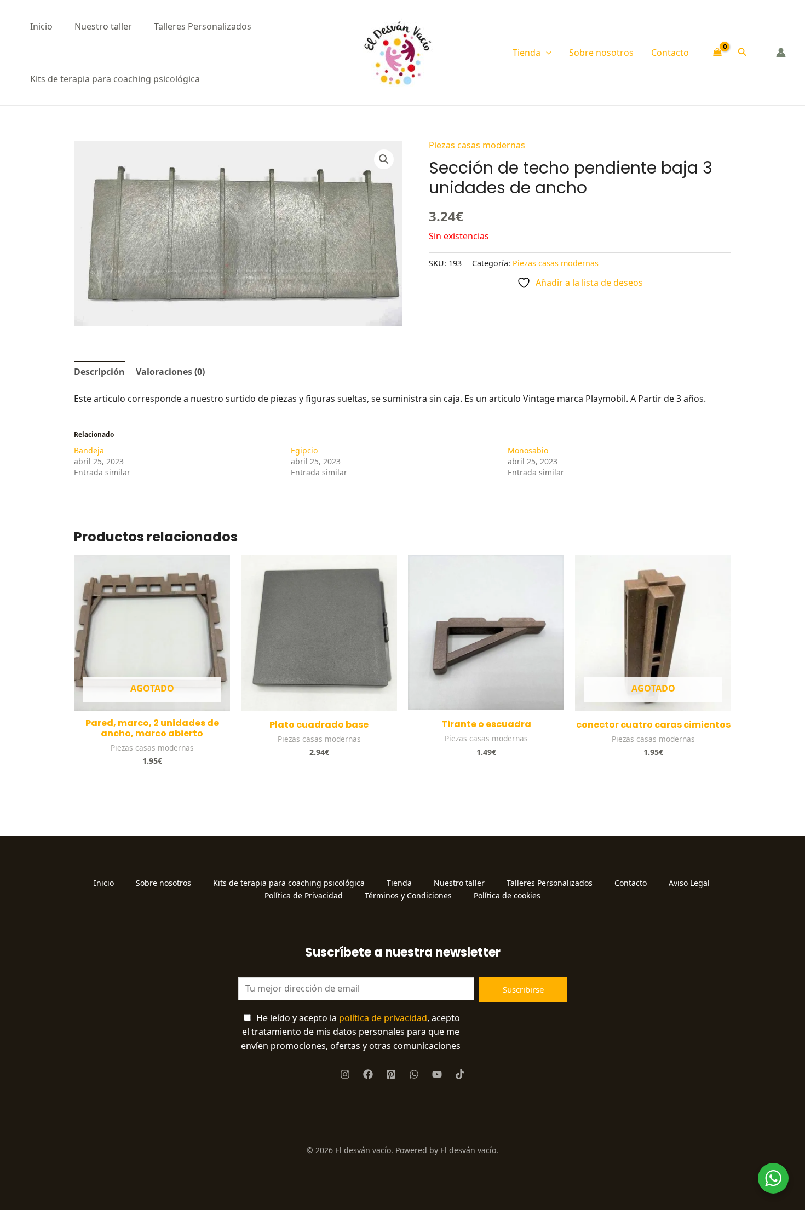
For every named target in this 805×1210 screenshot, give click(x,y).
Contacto (670, 53)
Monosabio (528, 450)
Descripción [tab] (99, 372)
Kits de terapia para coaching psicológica (115, 79)
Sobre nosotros (601, 53)
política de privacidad (383, 1018)
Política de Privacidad (303, 895)
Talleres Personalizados (202, 26)
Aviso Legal (690, 883)
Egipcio (304, 450)
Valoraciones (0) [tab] (170, 372)
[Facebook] (368, 1074)
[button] (545, 52)
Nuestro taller (103, 26)
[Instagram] (345, 1074)
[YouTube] (437, 1074)
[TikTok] (460, 1074)
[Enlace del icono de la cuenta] (781, 52)
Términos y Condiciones (408, 895)
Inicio (41, 26)
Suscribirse (523, 989)
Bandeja (89, 450)
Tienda (526, 53)
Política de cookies (507, 895)
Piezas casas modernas (477, 145)
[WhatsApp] (414, 1074)
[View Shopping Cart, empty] (718, 52)
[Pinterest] (391, 1074)
